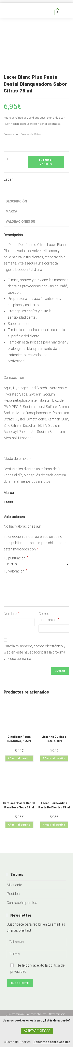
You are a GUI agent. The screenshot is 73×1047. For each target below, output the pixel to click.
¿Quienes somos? (15, 1014)
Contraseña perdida (22, 902)
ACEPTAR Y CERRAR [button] (37, 1030)
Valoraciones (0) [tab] (20, 221)
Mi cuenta (14, 885)
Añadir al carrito (46, 162)
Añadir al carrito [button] (19, 758)
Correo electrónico (49, 616)
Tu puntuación (16, 558)
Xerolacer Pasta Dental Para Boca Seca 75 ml (19, 805)
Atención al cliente (36, 1014)
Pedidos (13, 893)
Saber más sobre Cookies (51, 1042)
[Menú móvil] (65, 12)
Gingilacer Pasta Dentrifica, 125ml (19, 739)
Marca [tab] (11, 211)
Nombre (11, 613)
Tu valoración (15, 571)
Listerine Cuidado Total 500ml (54, 739)
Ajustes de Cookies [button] (17, 1042)
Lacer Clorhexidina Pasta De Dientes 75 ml (54, 805)
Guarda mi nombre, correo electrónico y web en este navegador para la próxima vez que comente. (34, 652)
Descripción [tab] (16, 201)
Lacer (8, 179)
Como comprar (57, 1014)
